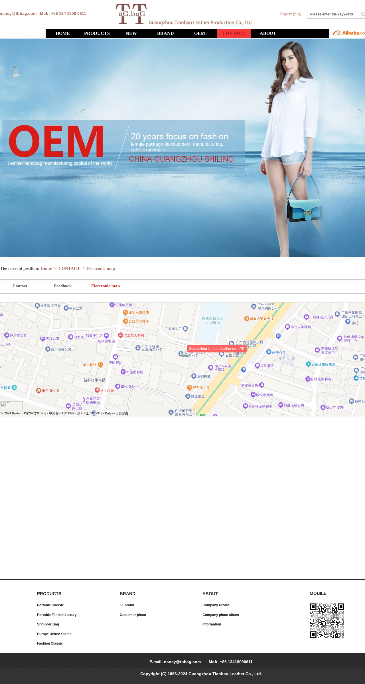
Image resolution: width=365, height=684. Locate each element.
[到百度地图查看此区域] (12, 409)
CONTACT (69, 268)
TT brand (127, 605)
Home (46, 268)
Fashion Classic (50, 643)
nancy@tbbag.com (182, 661)
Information (211, 624)
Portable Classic (50, 605)
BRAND (127, 593)
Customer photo (133, 615)
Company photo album (220, 615)
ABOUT (210, 593)
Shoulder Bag (48, 624)
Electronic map (100, 268)
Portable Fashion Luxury (57, 615)
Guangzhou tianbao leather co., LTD (217, 349)
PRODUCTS (49, 593)
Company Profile (216, 605)
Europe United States (54, 634)
